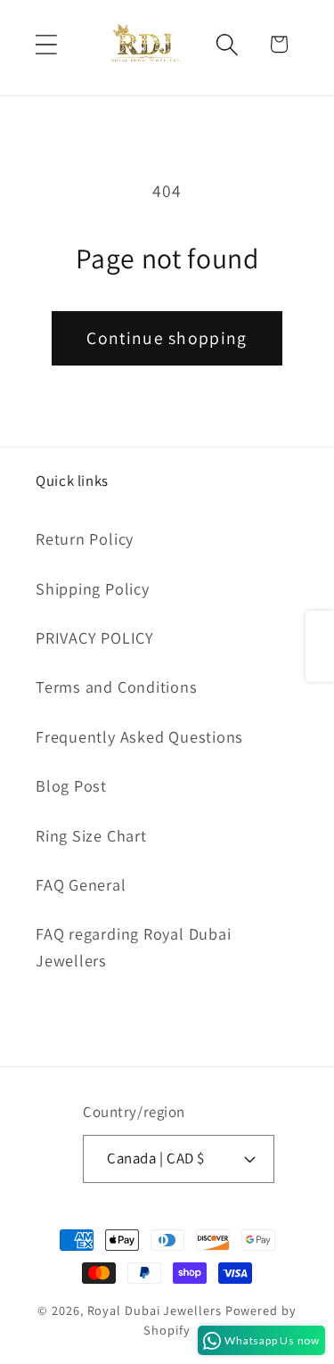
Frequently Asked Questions (139, 736)
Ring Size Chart (91, 835)
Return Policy (85, 538)
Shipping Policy (93, 588)
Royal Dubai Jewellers (154, 1310)
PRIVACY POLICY (95, 637)
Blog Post (71, 785)
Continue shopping (166, 337)
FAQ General (81, 884)
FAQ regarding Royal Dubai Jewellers (134, 946)
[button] (45, 44)
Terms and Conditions (117, 686)
